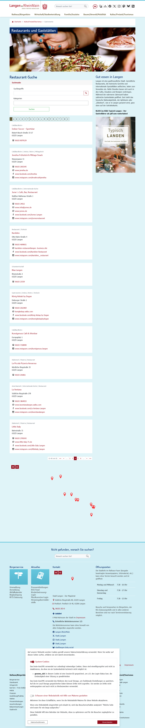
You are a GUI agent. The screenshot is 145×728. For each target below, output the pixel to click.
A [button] (13, 119)
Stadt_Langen (60, 636)
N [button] (47, 119)
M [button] (44, 119)
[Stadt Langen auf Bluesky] (128, 6)
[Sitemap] (105, 6)
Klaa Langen (17, 270)
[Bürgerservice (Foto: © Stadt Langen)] (19, 577)
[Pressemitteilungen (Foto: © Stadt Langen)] (40, 577)
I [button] (33, 119)
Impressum (80, 617)
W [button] (64, 119)
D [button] (22, 119)
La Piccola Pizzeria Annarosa (24, 363)
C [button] (19, 119)
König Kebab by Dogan (22, 296)
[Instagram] (119, 6)
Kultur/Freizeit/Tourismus (33, 22)
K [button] (38, 119)
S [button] (56, 119)
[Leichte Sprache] (95, 6)
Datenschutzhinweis (38, 722)
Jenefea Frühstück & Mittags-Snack (27, 155)
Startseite (17, 22)
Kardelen (16, 233)
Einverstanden (107, 722)
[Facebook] (110, 6)
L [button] (41, 119)
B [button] (16, 119)
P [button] (50, 119)
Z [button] (67, 119)
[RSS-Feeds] (133, 6)
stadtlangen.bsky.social (64, 647)
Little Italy (16, 426)
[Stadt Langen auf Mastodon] (124, 6)
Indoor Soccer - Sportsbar (23, 129)
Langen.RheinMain (62, 632)
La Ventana (16, 389)
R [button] (53, 119)
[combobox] (51, 103)
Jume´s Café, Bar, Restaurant (24, 192)
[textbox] (18, 103)
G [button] (30, 119)
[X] (114, 6)
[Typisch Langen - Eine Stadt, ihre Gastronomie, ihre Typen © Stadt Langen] (115, 145)
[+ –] (73, 497)
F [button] (27, 119)
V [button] (61, 119)
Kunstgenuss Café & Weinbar (24, 333)
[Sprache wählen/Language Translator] (100, 6)
